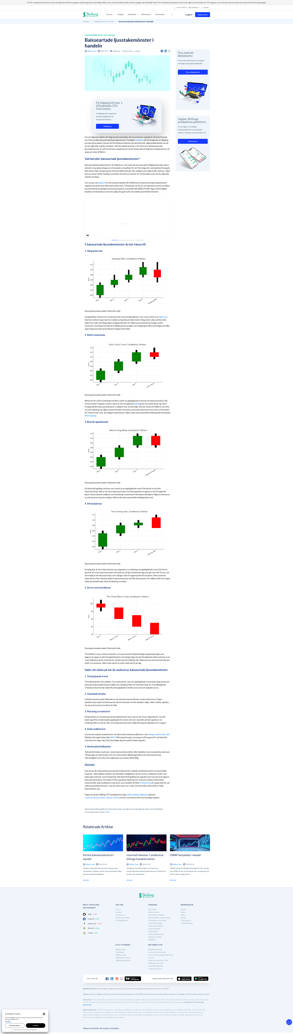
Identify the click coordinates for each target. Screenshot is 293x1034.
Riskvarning (87, 1005)
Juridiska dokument (155, 969)
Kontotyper (152, 909)
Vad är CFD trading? (155, 923)
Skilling (86, 21)
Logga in (188, 14)
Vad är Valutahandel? (155, 926)
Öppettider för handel (156, 915)
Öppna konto (203, 15)
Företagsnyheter (122, 920)
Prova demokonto (193, 72)
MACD (113, 737)
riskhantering (146, 783)
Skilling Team (92, 51)
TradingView (120, 952)
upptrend (163, 317)
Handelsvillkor (153, 931)
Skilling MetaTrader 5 (123, 960)
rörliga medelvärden (157, 734)
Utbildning (152, 940)
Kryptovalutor (186, 920)
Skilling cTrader (121, 955)
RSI (168, 734)
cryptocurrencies (92, 797)
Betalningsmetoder (155, 949)
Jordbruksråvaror (187, 923)
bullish (136, 403)
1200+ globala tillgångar (137, 794)
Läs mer (86, 880)
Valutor (183, 909)
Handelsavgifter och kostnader (159, 918)
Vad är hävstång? (154, 929)
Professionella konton (156, 934)
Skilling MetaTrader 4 (123, 958)
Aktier (183, 912)
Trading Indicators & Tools (103, 21)
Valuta (116, 797)
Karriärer (119, 912)
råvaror (109, 797)
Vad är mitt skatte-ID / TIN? (158, 960)
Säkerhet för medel (122, 918)
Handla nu (107, 126)
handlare (139, 140)
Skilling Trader (121, 949)
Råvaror (183, 918)
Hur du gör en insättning (157, 952)
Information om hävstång (157, 920)
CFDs (107, 812)
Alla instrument (153, 912)
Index (183, 915)
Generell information (155, 966)
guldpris (101, 183)
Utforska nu (192, 141)
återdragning (90, 415)
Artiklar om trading (154, 937)
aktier (102, 797)
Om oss (118, 909)
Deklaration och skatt (156, 963)
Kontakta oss (195, 7)
